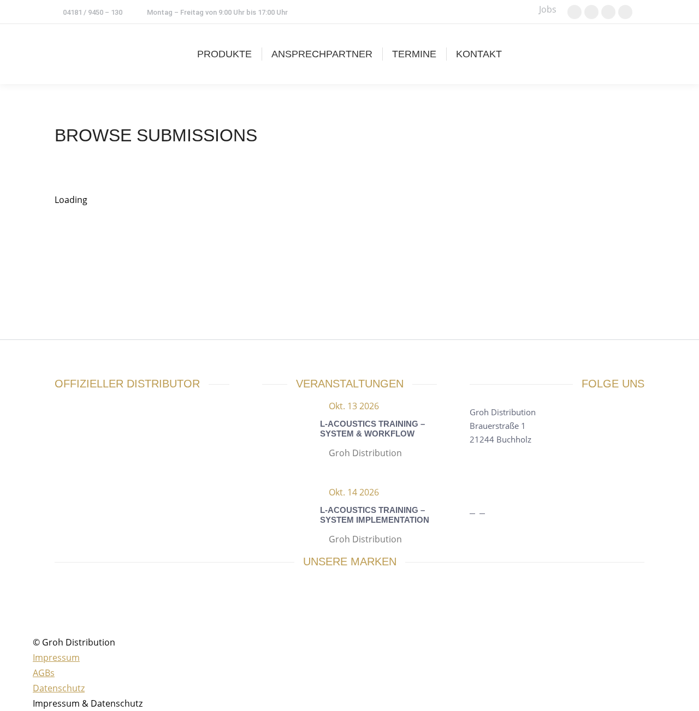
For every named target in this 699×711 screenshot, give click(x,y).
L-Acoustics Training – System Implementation (374, 514)
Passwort (337, 259)
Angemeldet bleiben (236, 275)
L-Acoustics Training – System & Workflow (372, 428)
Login (198, 290)
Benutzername (343, 237)
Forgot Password (246, 290)
